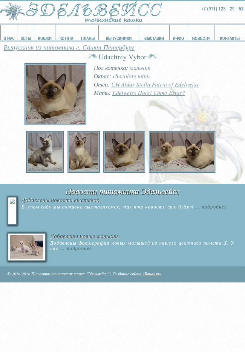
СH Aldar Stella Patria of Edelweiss (155, 84)
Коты (26, 38)
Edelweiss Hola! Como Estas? (148, 92)
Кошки (45, 38)
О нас (9, 38)
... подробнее (210, 206)
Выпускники (119, 38)
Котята (66, 38)
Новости (201, 38)
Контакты (230, 38)
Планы (88, 38)
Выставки (154, 38)
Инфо (178, 38)
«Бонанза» (152, 274)
